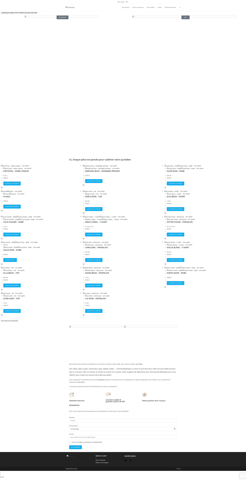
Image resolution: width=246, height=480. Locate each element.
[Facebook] (125, 461)
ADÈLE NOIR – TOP (93, 196)
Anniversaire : (73, 426)
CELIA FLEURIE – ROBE (13, 222)
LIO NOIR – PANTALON (95, 298)
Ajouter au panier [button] (94, 181)
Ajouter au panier (12, 183)
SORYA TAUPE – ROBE (176, 273)
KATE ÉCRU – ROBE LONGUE (16, 171)
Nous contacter (100, 460)
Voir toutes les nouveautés (9, 321)
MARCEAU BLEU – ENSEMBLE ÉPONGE (102, 171)
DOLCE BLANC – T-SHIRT (178, 247)
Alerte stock (10, 260)
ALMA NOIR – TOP (11, 298)
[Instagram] (130, 461)
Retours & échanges (102, 462)
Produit (6, 196)
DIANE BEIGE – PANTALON (97, 273)
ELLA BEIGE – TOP (11, 273)
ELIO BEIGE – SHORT (176, 196)
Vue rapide (25, 166)
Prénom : (72, 417)
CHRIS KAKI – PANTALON (96, 247)
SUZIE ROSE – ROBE (175, 171)
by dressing (125, 369)
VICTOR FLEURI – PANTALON (180, 222)
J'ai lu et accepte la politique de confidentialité (87, 442)
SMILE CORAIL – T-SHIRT (96, 222)
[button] (2, 187)
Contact (179, 468)
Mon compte (121, 2)
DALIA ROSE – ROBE (12, 250)
